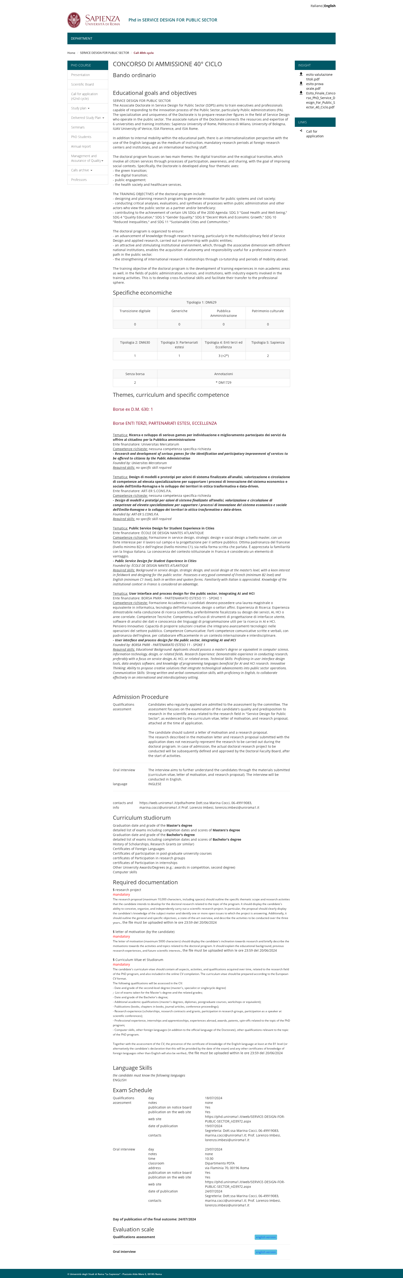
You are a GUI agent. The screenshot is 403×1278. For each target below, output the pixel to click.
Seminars (78, 127)
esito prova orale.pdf (314, 86)
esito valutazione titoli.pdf (319, 76)
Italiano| (323, 5)
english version (266, 1237)
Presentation (80, 75)
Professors (79, 179)
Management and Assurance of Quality (86, 158)
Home (71, 53)
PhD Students (81, 137)
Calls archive (80, 170)
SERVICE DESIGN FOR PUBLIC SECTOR (104, 53)
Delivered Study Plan (86, 117)
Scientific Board (82, 84)
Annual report (81, 146)
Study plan (79, 108)
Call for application (315, 133)
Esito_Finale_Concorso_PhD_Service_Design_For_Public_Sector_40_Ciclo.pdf (320, 100)
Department (81, 38)
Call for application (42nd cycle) (84, 96)
